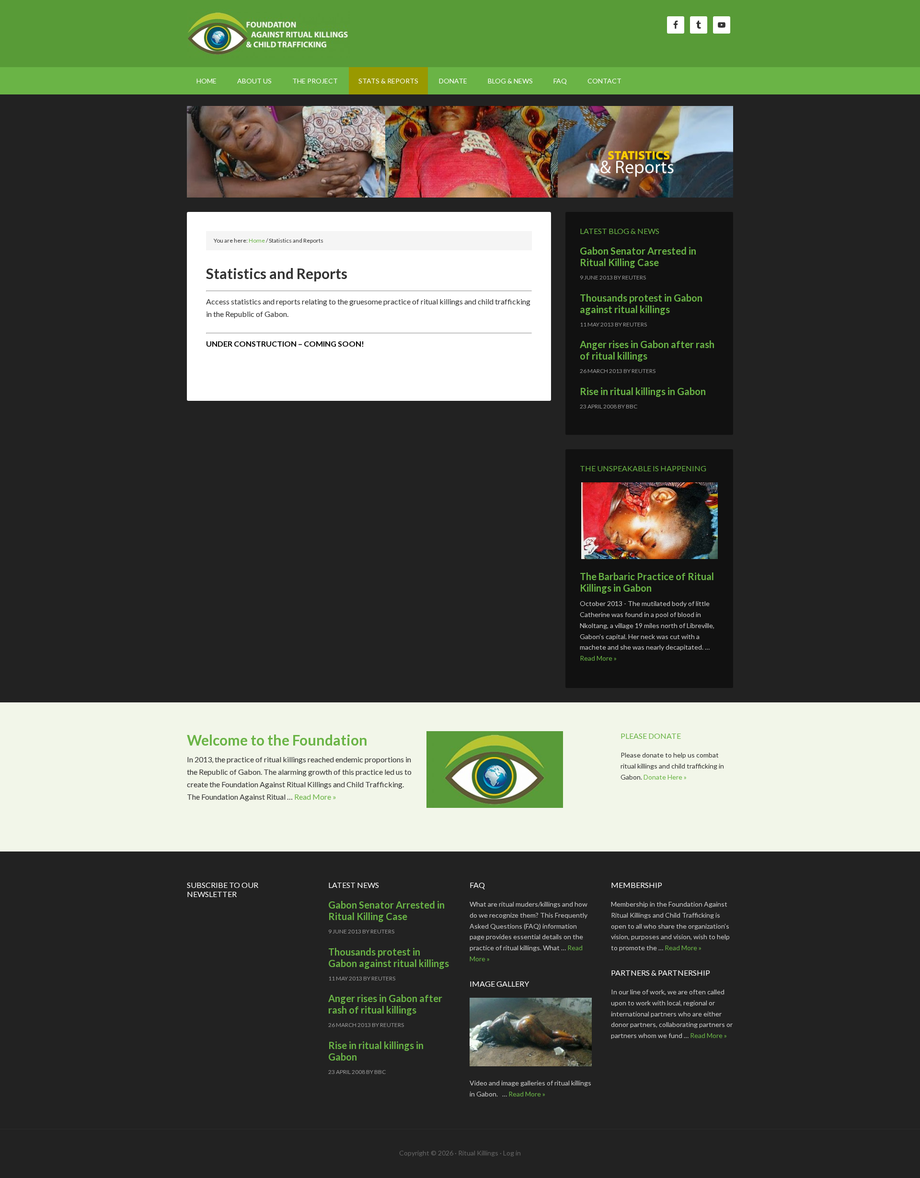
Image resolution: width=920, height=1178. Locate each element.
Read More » (598, 658)
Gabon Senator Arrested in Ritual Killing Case (638, 256)
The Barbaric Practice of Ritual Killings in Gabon (647, 582)
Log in (512, 1153)
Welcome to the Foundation (277, 739)
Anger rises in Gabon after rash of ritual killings (647, 350)
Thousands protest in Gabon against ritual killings (641, 303)
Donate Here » (665, 777)
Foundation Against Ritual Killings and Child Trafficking (268, 34)
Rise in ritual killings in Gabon (643, 391)
